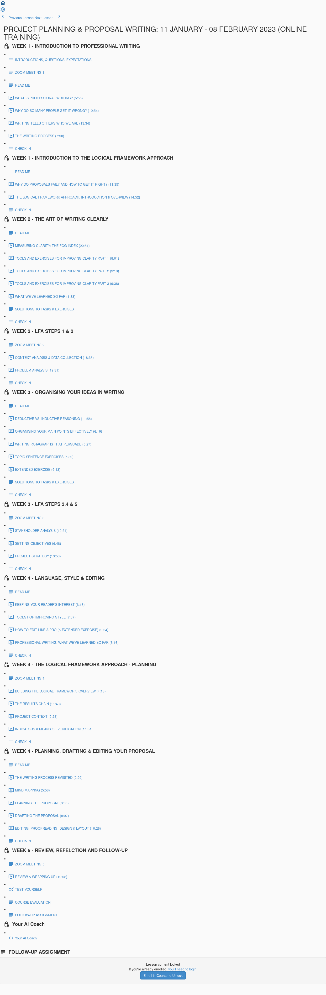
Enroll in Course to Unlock (163, 975)
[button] (3, 4)
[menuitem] (3, 11)
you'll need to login (182, 969)
